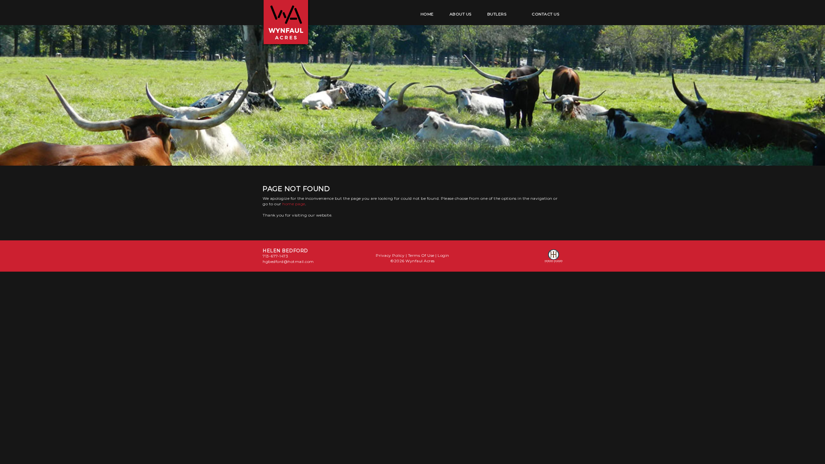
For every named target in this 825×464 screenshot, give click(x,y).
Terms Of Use (421, 255)
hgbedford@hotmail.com (288, 261)
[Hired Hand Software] (553, 259)
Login (443, 255)
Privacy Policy (390, 255)
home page (293, 203)
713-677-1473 (275, 256)
